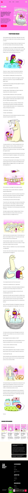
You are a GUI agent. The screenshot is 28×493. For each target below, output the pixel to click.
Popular (15, 466)
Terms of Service (16, 488)
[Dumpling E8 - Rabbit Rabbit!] (17, 432)
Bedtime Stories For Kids (17, 471)
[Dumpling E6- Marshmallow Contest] (4, 432)
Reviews (15, 485)
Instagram (15, 478)
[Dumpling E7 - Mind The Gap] (11, 432)
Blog (14, 480)
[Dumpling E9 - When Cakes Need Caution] (24, 432)
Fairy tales (15, 469)
